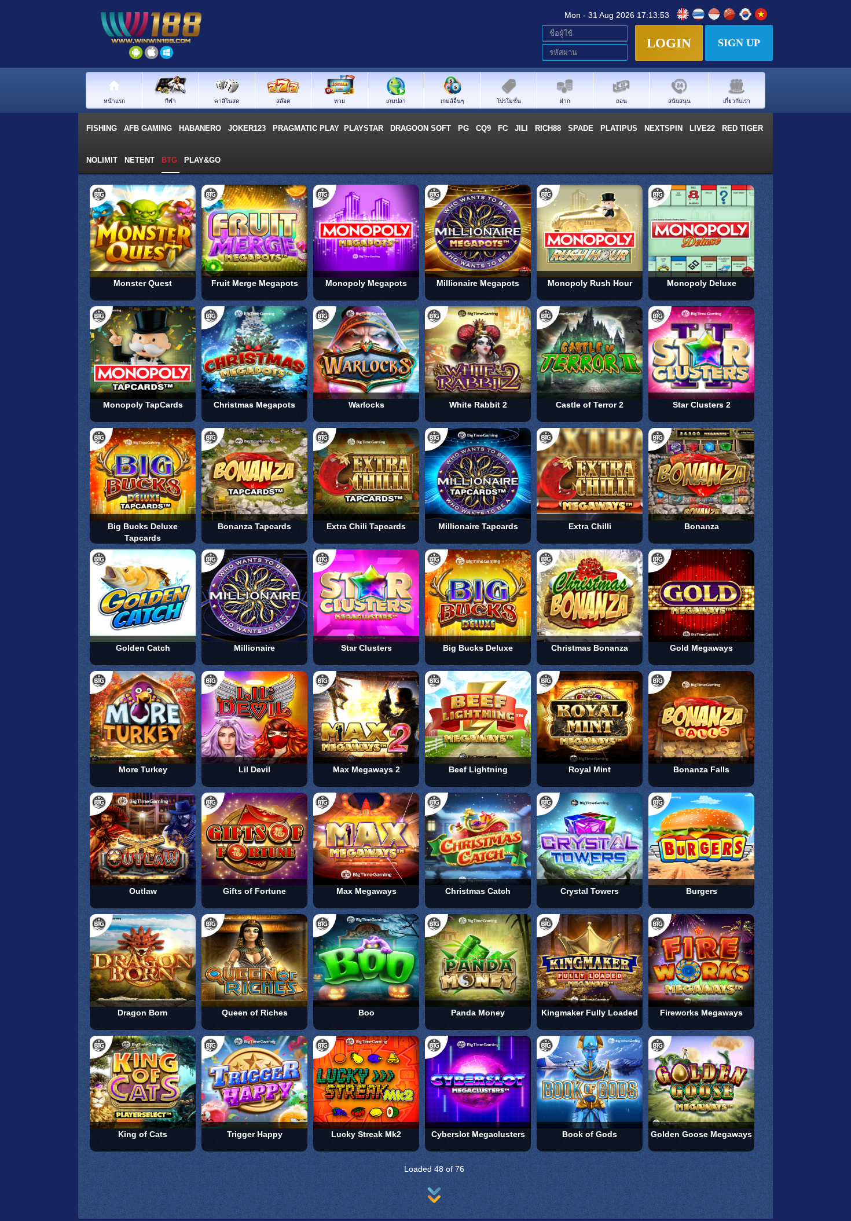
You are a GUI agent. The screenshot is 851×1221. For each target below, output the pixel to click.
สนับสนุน (679, 101)
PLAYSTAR (365, 128)
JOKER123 (248, 128)
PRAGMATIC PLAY (306, 128)
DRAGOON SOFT (421, 128)
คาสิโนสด (227, 101)
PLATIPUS (620, 128)
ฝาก (565, 101)
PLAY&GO (203, 160)
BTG (170, 160)
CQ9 (484, 128)
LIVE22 (703, 128)
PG (464, 128)
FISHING (102, 128)
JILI (522, 128)
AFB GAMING (149, 128)
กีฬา (170, 101)
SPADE (582, 128)
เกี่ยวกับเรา (736, 101)
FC (504, 128)
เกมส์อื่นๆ (452, 101)
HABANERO (201, 128)
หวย (339, 101)
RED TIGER (743, 128)
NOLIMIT (103, 160)
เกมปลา (396, 101)
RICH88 (549, 128)
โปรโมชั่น (509, 101)
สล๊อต (283, 101)
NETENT (140, 160)
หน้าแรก (114, 101)
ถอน (621, 101)
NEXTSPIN (664, 128)
